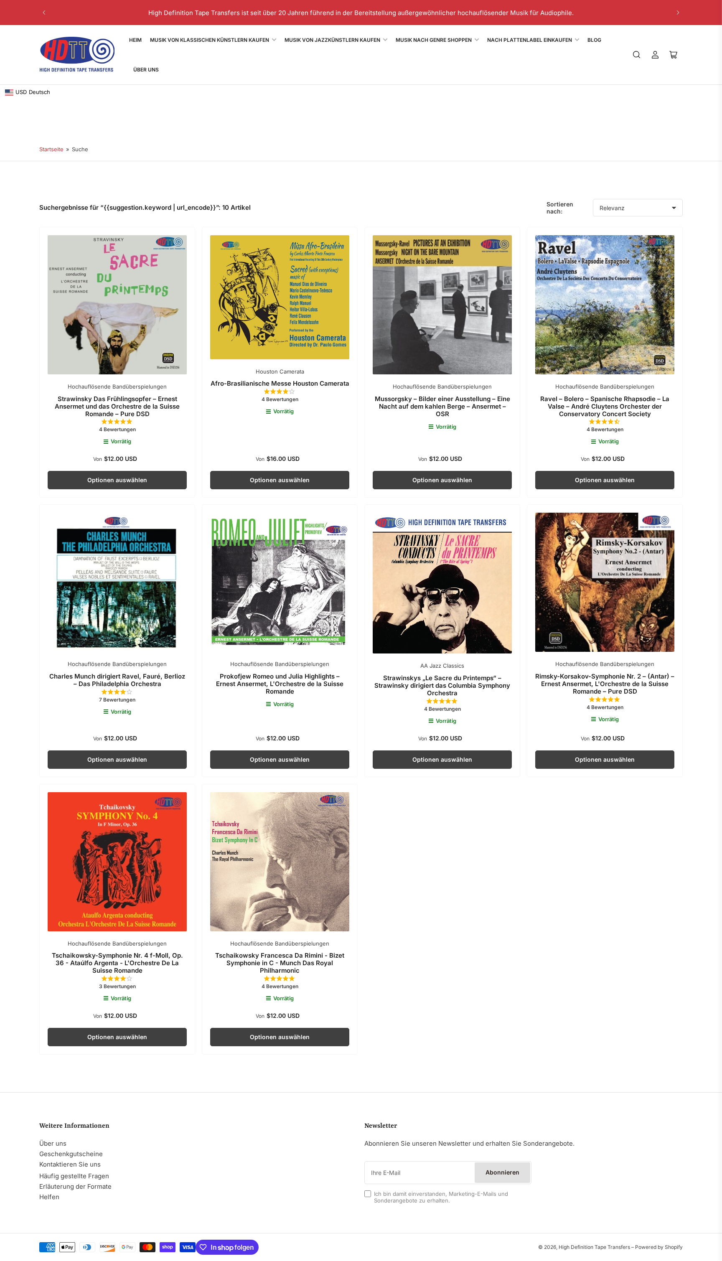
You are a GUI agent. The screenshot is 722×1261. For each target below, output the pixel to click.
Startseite (51, 149)
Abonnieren (502, 1172)
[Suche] (637, 55)
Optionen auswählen (117, 479)
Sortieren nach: (560, 208)
